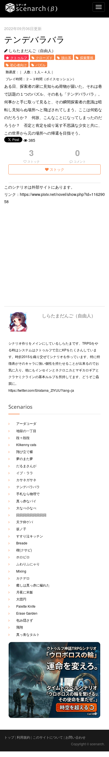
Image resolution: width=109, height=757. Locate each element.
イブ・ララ (24, 472)
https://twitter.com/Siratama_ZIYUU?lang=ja (41, 390)
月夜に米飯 (24, 592)
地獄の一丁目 (26, 430)
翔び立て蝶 (24, 451)
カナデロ (23, 578)
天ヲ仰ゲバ (24, 521)
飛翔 (19, 627)
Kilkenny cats (26, 444)
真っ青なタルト (28, 634)
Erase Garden (26, 613)
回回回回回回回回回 (31, 514)
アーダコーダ (26, 423)
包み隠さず (24, 620)
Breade (21, 543)
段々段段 (23, 437)
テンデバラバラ (28, 486)
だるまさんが (26, 465)
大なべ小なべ (26, 507)
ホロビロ (23, 556)
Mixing (21, 571)
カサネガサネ (26, 479)
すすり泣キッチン (29, 536)
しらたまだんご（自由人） (69, 315)
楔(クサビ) (24, 549)
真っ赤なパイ (26, 500)
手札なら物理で (28, 493)
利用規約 (23, 737)
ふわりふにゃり (28, 563)
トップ (9, 737)
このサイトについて (48, 737)
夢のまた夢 (24, 458)
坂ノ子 (21, 528)
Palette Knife (25, 606)
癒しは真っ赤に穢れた (33, 585)
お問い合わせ (75, 737)
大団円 (21, 599)
